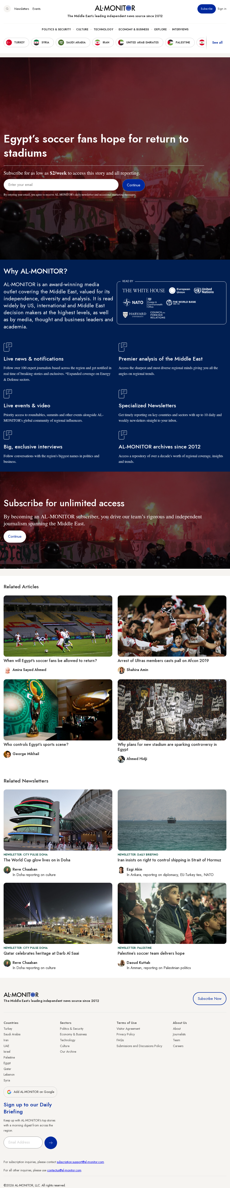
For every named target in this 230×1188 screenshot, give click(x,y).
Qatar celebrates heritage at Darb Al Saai (41, 953)
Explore (160, 29)
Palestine (9, 1057)
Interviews (180, 29)
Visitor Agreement (128, 1028)
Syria (7, 1080)
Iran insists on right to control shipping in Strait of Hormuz (169, 860)
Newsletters (21, 9)
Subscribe (206, 9)
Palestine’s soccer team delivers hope (151, 953)
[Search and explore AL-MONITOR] (7, 8)
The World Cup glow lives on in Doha (37, 860)
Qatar (7, 1069)
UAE (6, 1046)
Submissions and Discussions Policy (139, 1046)
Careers (178, 1046)
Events (36, 9)
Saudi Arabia (12, 1034)
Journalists (179, 1034)
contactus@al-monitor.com (64, 1170)
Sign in (222, 9)
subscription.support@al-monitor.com (80, 1162)
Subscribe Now (209, 998)
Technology (103, 29)
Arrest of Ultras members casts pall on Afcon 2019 (163, 661)
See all (217, 42)
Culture (82, 29)
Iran (6, 1040)
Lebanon (9, 1074)
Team (176, 1040)
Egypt (7, 1063)
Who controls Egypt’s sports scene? (36, 744)
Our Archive (68, 1051)
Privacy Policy (126, 1034)
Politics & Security (56, 29)
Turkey (8, 1028)
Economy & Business (134, 29)
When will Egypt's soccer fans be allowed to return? (50, 661)
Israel (7, 1051)
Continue (15, 536)
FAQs (120, 1040)
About (177, 1028)
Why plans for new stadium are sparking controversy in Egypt (167, 747)
